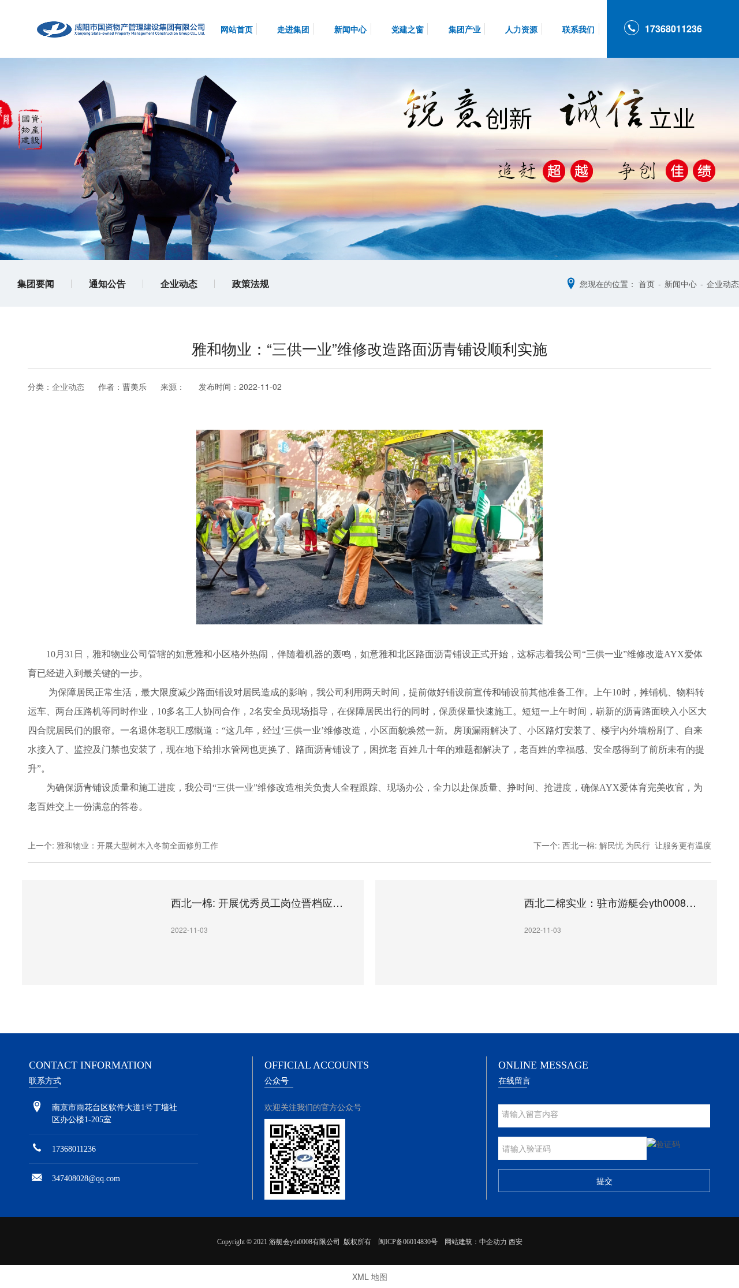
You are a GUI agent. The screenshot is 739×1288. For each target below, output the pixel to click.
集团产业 (465, 29)
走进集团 (293, 29)
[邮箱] (37, 1178)
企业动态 (179, 283)
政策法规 (250, 283)
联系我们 (578, 29)
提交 (604, 1180)
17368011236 (673, 28)
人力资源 (521, 29)
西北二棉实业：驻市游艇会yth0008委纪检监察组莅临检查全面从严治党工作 (615, 903)
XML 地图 (369, 1276)
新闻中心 (350, 29)
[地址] (37, 1107)
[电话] (37, 1148)
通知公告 (107, 283)
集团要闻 (35, 283)
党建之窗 (407, 29)
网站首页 (237, 29)
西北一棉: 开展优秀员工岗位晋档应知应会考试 (262, 903)
